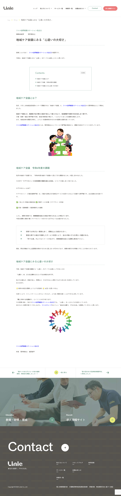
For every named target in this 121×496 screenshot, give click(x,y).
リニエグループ (47, 305)
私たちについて (45, 8)
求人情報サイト (110, 8)
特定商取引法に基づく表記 (104, 487)
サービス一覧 (58, 8)
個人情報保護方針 (62, 487)
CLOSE (83, 72)
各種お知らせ (79, 8)
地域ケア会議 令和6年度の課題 (46, 82)
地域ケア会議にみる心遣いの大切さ (47, 86)
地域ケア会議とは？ (43, 79)
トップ (35, 8)
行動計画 (92, 487)
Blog (15, 20)
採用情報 (91, 463)
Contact (95, 8)
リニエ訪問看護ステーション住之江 (40, 52)
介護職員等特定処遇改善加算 (78, 487)
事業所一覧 (69, 8)
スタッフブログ (77, 463)
